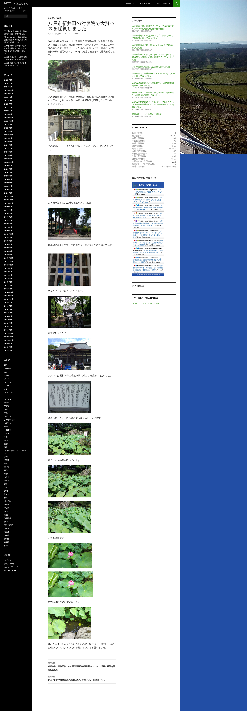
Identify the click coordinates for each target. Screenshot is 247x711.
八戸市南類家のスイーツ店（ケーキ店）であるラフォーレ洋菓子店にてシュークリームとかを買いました (153, 104)
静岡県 (6, 542)
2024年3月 (8, 87)
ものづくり (8, 392)
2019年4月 (8, 224)
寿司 (6, 447)
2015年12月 (9, 333)
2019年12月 (9, 196)
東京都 (6, 480)
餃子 (6, 546)
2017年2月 (8, 285)
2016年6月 (8, 313)
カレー (6, 372)
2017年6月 (8, 275)
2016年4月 (8, 320)
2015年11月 (9, 337)
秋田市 (6, 504)
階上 (6, 522)
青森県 (58, 18)
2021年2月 (8, 155)
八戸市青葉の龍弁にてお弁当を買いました (151, 66)
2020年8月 (8, 169)
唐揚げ (6, 440)
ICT (5, 365)
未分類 (6, 477)
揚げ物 (6, 467)
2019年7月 (8, 213)
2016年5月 (8, 316)
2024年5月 (8, 83)
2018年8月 (8, 241)
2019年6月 (8, 217)
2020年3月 (8, 186)
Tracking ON (156, 274)
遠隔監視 (7, 518)
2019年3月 (8, 227)
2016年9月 (8, 302)
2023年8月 (8, 100)
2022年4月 (8, 131)
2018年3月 (8, 255)
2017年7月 (8, 272)
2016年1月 (8, 330)
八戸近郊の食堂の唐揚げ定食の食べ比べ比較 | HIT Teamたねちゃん (148, 208)
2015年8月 (8, 347)
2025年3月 (8, 80)
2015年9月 (8, 344)
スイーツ (7, 379)
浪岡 (6, 491)
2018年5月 (8, 248)
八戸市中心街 (9, 420)
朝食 (6, 474)
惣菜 (6, 463)
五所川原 (7, 416)
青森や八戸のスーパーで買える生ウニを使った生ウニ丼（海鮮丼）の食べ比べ (153, 93)
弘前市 (6, 460)
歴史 (54, 18)
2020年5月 (8, 179)
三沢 (6, 409)
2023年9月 (8, 97)
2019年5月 (8, 220)
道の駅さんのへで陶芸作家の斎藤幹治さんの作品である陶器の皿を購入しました (15, 39)
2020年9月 (8, 165)
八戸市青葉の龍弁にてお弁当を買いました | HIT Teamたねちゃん (148, 200)
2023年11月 (9, 90)
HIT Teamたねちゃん (16, 3)
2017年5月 (8, 278)
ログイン (7, 560)
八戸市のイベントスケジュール (149, 3)
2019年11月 (9, 200)
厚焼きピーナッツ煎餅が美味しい (147, 114)
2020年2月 (8, 189)
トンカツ (7, 385)
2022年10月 (9, 121)
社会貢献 (7, 501)
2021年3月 (8, 152)
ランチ (6, 403)
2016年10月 (9, 299)
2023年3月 (8, 111)
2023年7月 (8, 104)
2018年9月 (8, 237)
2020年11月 (9, 162)
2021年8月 (8, 138)
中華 (6, 413)
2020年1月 (8, 193)
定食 (6, 444)
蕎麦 (6, 515)
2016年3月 (8, 323)
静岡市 (6, 539)
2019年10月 (9, 203)
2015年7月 (8, 350)
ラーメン (7, 396)
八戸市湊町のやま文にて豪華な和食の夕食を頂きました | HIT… (148, 260)
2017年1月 (8, 289)
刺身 (6, 427)
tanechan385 (73, 34)
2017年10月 (9, 265)
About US (130, 3)
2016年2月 (8, 326)
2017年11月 (9, 261)
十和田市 (7, 430)
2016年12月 (9, 292)
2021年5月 (8, 145)
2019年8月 (8, 210)
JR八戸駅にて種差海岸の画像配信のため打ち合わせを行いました (77, 678)
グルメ (6, 375)
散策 (49, 18)
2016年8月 (8, 306)
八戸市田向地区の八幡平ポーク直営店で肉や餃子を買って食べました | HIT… (148, 223)
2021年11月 (9, 135)
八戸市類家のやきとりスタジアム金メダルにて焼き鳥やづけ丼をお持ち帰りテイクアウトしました (153, 57)
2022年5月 (8, 128)
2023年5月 (8, 107)
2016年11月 (9, 296)
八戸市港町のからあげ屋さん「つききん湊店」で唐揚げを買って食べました (153, 36)
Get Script (139, 274)
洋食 (6, 487)
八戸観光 (7, 423)
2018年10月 (9, 234)
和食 (6, 437)
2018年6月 (8, 244)
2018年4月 (8, 251)
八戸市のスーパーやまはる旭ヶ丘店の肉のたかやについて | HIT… (148, 243)
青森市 (6, 528)
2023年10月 (9, 94)
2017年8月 (8, 268)
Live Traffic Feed (148, 185)
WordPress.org (10, 570)
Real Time (147, 274)
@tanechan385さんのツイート (146, 303)
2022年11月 (9, 118)
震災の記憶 (8, 525)
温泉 (6, 498)
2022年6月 (8, 124)
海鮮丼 (6, 494)
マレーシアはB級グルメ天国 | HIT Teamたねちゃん (148, 192)
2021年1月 (8, 159)
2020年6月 (8, 176)
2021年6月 (8, 142)
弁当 (6, 457)
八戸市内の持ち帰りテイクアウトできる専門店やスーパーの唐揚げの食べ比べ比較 (153, 27)
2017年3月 (8, 282)
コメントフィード (11, 567)
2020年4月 (8, 183)
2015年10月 (9, 340)
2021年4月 (8, 148)
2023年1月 (8, 114)
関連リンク (167, 3)
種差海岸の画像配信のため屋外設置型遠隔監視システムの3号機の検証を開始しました (81, 666)
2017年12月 (9, 258)
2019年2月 (8, 231)
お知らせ (7, 368)
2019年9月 (8, 207)
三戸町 (6, 406)
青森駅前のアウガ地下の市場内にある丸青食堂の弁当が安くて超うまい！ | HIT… (148, 268)
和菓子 (6, 433)
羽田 (6, 511)
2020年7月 (8, 172)
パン (6, 389)
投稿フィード (9, 563)
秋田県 (6, 508)
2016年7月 (8, 309)
